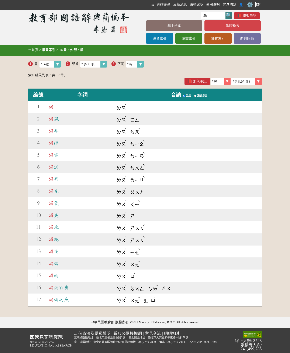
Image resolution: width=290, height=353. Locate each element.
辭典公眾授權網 (128, 333)
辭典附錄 (247, 38)
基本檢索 (174, 25)
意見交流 (153, 333)
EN (258, 4)
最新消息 (180, 4)
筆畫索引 (189, 38)
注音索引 (159, 38)
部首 (75, 63)
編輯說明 (196, 4)
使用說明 (213, 4)
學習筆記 (249, 15)
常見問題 (229, 4)
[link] (246, 81)
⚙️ (250, 4)
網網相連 (172, 333)
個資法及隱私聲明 (94, 333)
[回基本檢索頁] (79, 22)
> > (55, 50)
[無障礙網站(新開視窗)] (252, 335)
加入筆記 (200, 81)
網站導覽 (163, 4)
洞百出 (59, 287)
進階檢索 (232, 25)
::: (152, 4)
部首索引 (218, 38)
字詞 (120, 63)
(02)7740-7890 (147, 341)
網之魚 (59, 299)
